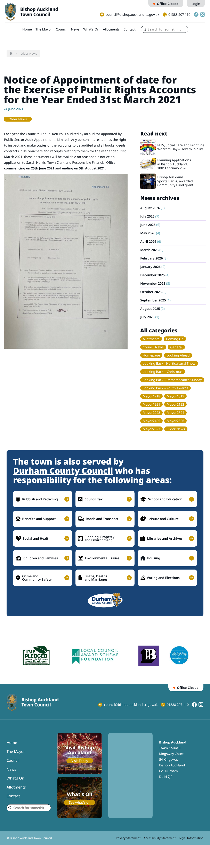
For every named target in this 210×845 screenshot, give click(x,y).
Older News (29, 53)
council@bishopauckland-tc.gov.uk (132, 14)
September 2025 (153, 300)
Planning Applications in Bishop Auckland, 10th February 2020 (174, 164)
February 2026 (151, 258)
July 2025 (147, 317)
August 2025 (150, 308)
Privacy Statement (128, 838)
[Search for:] (164, 29)
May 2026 (147, 233)
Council (61, 29)
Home (27, 29)
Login (196, 3)
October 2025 (151, 292)
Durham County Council (63, 470)
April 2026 (148, 241)
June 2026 (147, 224)
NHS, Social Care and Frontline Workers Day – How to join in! (180, 147)
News (75, 29)
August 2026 (150, 208)
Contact (129, 29)
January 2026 (150, 266)
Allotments (111, 29)
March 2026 (149, 250)
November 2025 (152, 283)
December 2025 (152, 275)
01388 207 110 (179, 14)
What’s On (91, 29)
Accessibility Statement (160, 838)
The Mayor (43, 29)
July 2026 (147, 216)
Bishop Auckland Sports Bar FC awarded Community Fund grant (175, 181)
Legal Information (191, 838)
